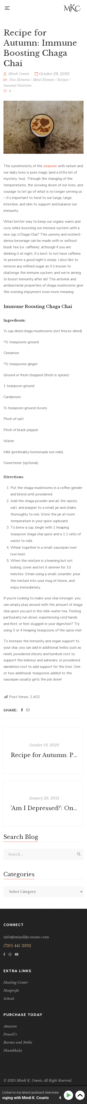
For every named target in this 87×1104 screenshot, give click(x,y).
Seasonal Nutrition (17, 85)
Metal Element (43, 80)
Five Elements (19, 80)
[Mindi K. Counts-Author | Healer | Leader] (72, 8)
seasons (50, 166)
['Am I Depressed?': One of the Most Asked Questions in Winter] (43, 804)
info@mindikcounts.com (26, 937)
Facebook (4, 954)
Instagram (10, 954)
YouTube (17, 954)
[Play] (69, 1095)
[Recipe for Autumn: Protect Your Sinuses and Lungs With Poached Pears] (43, 751)
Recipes (62, 80)
